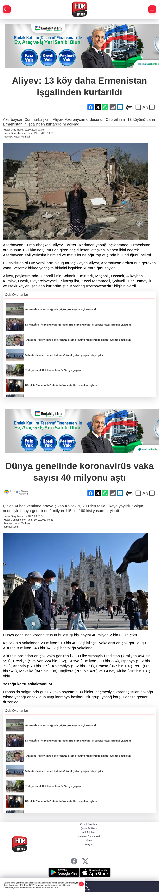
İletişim (88, 844)
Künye (89, 840)
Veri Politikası (89, 832)
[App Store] (95, 872)
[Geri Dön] (7, 9)
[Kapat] (81, 884)
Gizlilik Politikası (88, 824)
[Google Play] (64, 872)
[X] (85, 861)
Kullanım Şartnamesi (89, 836)
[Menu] (152, 9)
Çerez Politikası (89, 828)
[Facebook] (74, 861)
